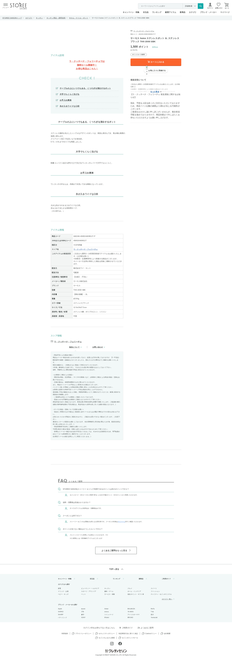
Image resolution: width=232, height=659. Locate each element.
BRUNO (130, 617)
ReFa (153, 609)
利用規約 (65, 633)
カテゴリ (28, 18)
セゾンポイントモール (130, 638)
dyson (83, 609)
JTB (82, 612)
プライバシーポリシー (83, 633)
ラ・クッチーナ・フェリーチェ (85, 249)
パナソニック (62, 617)
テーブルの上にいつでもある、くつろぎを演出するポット (85, 88)
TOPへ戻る (114, 569)
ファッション (155, 591)
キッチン (39, 18)
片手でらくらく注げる (69, 94)
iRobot (106, 617)
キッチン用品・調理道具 (56, 18)
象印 (82, 614)
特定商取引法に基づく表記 (128, 633)
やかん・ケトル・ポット (78, 18)
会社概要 (167, 633)
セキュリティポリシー (107, 633)
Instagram (112, 643)
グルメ (130, 588)
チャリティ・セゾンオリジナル (161, 594)
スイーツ (154, 588)
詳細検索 (188, 6)
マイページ (225, 12)
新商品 (182, 12)
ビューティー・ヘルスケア (90, 588)
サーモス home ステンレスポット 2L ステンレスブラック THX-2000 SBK (120, 18)
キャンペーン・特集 (131, 12)
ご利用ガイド (166, 579)
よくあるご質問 (147, 628)
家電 (59, 588)
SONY (83, 617)
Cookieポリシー (151, 633)
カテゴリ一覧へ (167, 599)
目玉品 (146, 12)
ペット (83, 594)
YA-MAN (130, 612)
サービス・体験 (109, 594)
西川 (152, 614)
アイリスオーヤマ (134, 614)
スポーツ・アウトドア (88, 591)
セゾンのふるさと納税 (107, 638)
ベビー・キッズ (63, 594)
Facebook (120, 643)
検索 (200, 6)
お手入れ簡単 (66, 100)
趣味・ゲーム (108, 591)
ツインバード (108, 614)
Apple (60, 609)
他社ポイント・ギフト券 (136, 594)
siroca (106, 612)
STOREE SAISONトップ (12, 18)
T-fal (152, 612)
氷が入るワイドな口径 (69, 106)
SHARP (60, 614)
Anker (106, 609)
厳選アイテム (170, 12)
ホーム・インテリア (134, 591)
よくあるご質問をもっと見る (114, 550)
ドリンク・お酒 (63, 591)
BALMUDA (131, 609)
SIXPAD (60, 612)
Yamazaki (154, 617)
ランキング (157, 12)
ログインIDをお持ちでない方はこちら (99, 628)
